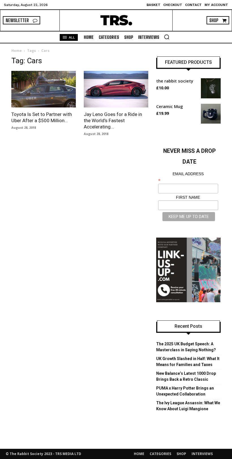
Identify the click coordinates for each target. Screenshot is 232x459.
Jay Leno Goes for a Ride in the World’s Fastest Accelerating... (113, 120)
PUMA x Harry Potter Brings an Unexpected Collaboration (185, 391)
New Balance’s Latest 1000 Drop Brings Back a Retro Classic (186, 376)
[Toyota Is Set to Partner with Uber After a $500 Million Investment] (43, 89)
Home (16, 50)
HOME (139, 453)
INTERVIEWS (202, 453)
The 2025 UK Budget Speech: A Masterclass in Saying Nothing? (186, 347)
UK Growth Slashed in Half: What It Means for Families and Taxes (188, 361)
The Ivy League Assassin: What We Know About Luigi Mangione (188, 406)
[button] (166, 37)
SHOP (181, 453)
